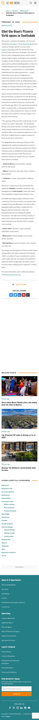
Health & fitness (7, 524)
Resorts (4, 543)
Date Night (5, 514)
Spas (3, 549)
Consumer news (7, 501)
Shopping (5, 546)
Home (8, 11)
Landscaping (8, 536)
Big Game (5, 485)
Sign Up (16, 694)
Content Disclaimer (8, 656)
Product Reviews (10, 511)
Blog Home (21, 285)
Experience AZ (7, 25)
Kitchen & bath (9, 533)
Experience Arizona (9, 552)
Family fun (5, 517)
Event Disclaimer (7, 668)
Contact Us (5, 607)
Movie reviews (9, 504)
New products (9, 507)
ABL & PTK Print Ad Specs (11, 631)
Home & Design (7, 527)
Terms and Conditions (9, 672)
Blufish (8, 716)
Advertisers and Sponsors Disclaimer (10, 662)
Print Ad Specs (7, 627)
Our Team (5, 589)
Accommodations (8, 492)
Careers (4, 598)
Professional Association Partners (13, 602)
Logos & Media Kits (8, 618)
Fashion (4, 520)
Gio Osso (13, 44)
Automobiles (6, 498)
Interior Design (9, 530)
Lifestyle (15, 11)
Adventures (6, 495)
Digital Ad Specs (7, 623)
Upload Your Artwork (9, 636)
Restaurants (24, 11)
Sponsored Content (8, 640)
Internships (5, 594)
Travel (4, 556)
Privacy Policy (6, 652)
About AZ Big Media (9, 585)
